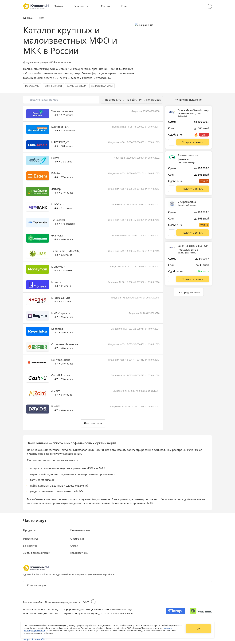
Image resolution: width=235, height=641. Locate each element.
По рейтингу (133, 99)
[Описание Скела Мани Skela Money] (171, 142)
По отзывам (153, 99)
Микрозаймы (30, 538)
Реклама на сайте (33, 602)
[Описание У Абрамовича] (171, 232)
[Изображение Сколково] (201, 611)
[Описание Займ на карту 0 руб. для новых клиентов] (171, 279)
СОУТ (86, 602)
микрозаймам (89, 474)
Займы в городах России (36, 552)
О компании (77, 538)
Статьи (105, 6)
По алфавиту (113, 99)
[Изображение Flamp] (175, 611)
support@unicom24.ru (35, 639)
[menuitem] (60, 6)
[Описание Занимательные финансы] (171, 189)
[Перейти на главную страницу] (36, 6)
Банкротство (82, 6)
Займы (58, 6)
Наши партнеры (79, 552)
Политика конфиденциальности (62, 602)
